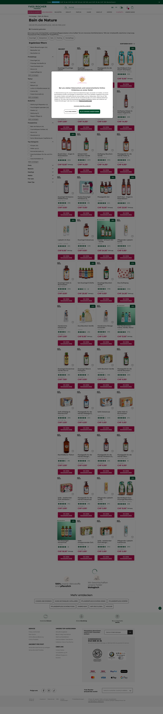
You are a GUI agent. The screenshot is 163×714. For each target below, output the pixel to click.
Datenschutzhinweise (85, 101)
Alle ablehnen (70, 111)
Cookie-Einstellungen (82, 106)
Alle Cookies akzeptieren (89, 111)
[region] (82, 94)
